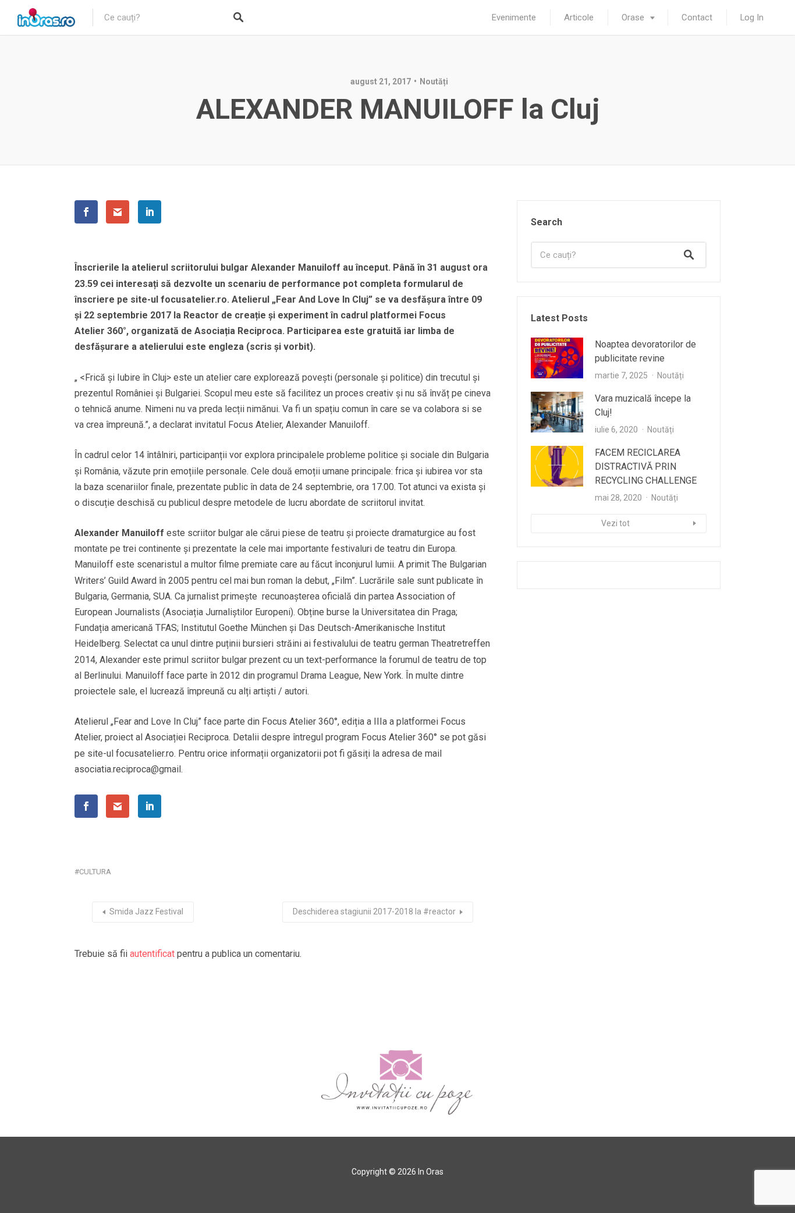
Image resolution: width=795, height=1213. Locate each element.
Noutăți (434, 81)
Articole (579, 17)
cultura (95, 871)
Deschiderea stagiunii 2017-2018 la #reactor (374, 911)
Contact (697, 17)
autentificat (152, 953)
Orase (633, 17)
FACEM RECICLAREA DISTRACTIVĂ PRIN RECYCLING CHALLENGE (646, 466)
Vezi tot (615, 523)
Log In (752, 17)
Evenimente (514, 17)
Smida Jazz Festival (146, 911)
